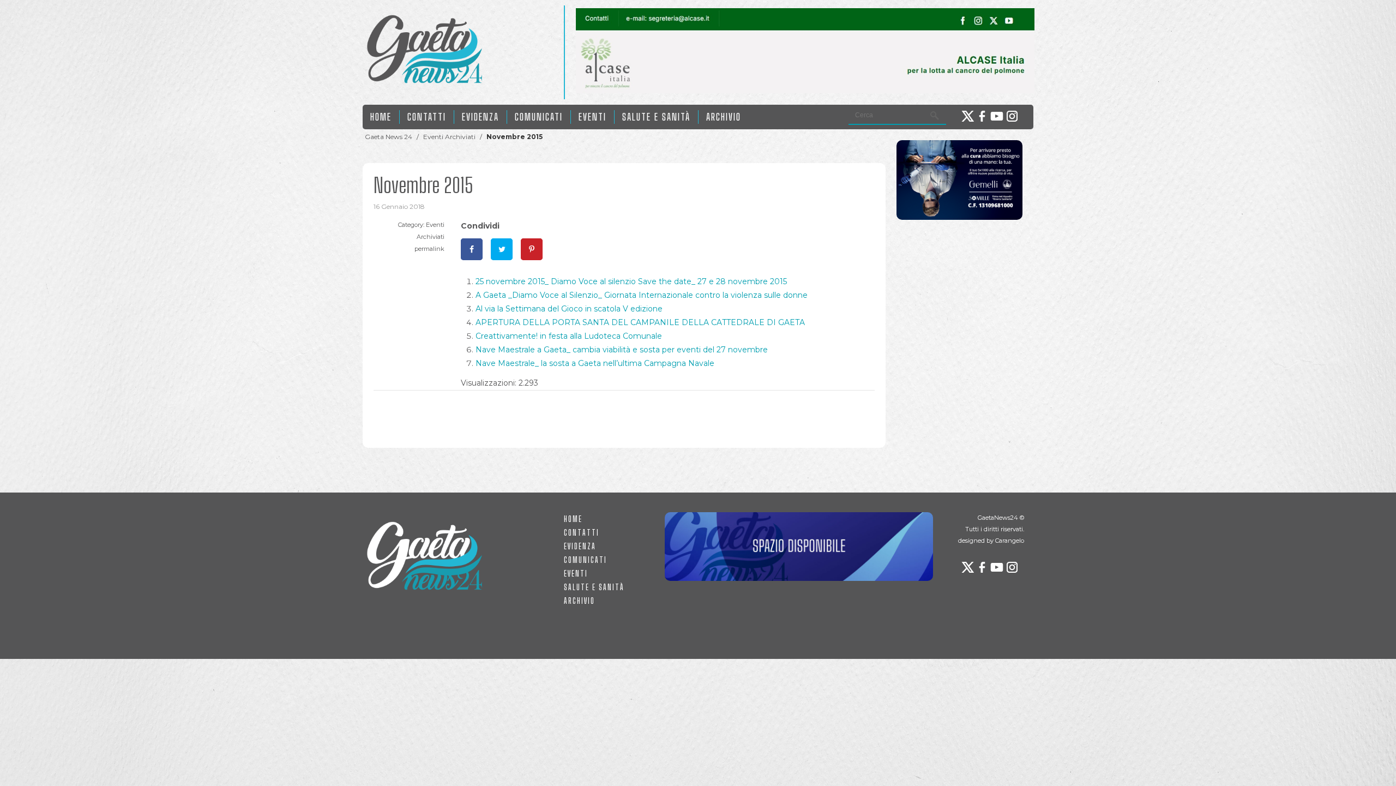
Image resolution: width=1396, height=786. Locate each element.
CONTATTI (426, 117)
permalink (429, 249)
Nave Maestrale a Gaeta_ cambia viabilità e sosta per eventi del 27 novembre (622, 350)
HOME (381, 117)
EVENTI (592, 117)
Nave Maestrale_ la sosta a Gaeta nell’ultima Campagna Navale (595, 363)
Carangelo (1009, 540)
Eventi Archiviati (449, 137)
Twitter (966, 116)
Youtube (997, 116)
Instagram (1012, 116)
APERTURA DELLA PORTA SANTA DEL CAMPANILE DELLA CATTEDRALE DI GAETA (640, 322)
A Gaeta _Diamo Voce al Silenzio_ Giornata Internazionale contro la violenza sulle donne (642, 295)
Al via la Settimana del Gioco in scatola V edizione (569, 309)
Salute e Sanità (656, 117)
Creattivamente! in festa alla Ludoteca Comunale (569, 336)
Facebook (982, 116)
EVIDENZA (480, 117)
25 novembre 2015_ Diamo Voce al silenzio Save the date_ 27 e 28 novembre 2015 (631, 281)
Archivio (723, 117)
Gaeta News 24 (388, 137)
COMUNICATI (539, 117)
